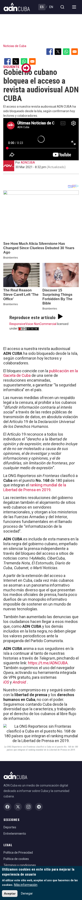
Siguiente (11, 67)
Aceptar (10, 893)
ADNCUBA (28, 162)
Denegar (27, 893)
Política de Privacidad (18, 852)
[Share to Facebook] (49, 51)
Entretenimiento (14, 833)
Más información (25, 884)
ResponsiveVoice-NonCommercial (32, 324)
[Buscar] (62, 7)
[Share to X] (58, 51)
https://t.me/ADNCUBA (48, 663)
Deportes (9, 827)
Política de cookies (16, 859)
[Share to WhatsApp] (66, 51)
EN (51, 7)
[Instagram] (28, 807)
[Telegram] (39, 807)
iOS (6, 682)
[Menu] (74, 7)
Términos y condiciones (19, 865)
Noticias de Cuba (14, 46)
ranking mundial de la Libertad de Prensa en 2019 (34, 487)
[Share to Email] (74, 51)
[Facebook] (7, 807)
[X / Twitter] (18, 807)
